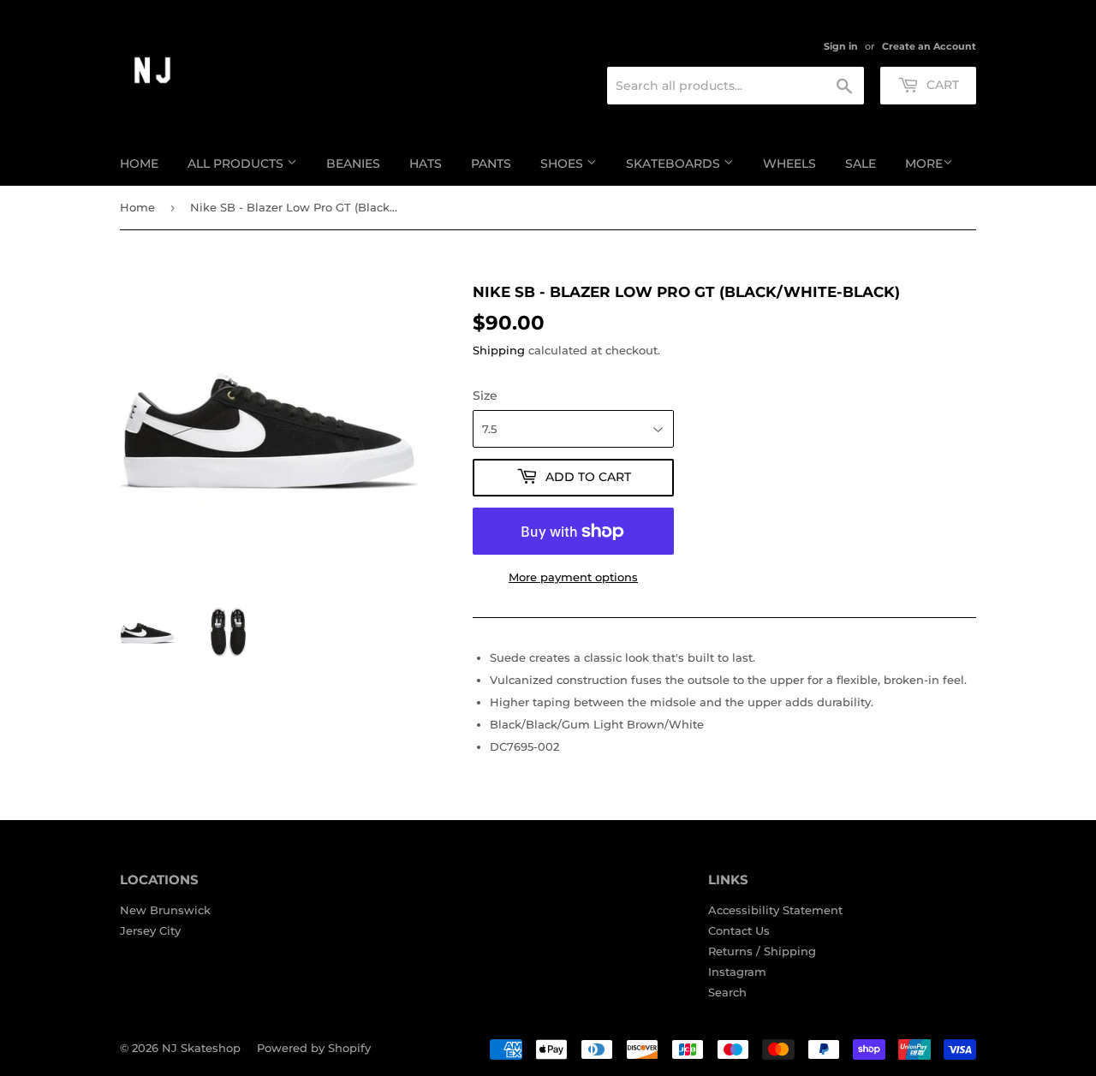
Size (485, 395)
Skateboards (675, 163)
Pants (491, 163)
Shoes (563, 163)
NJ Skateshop (201, 1048)
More (924, 163)
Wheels (789, 163)
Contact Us (739, 930)
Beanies (353, 163)
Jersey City (150, 930)
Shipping (499, 350)
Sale (860, 163)
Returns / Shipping (762, 951)
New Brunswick (165, 910)
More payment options (573, 577)
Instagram (737, 971)
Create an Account (929, 46)
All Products (237, 163)
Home (139, 163)
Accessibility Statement (775, 910)
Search (727, 992)
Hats (425, 163)
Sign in (841, 46)
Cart (941, 84)
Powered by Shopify (314, 1048)
